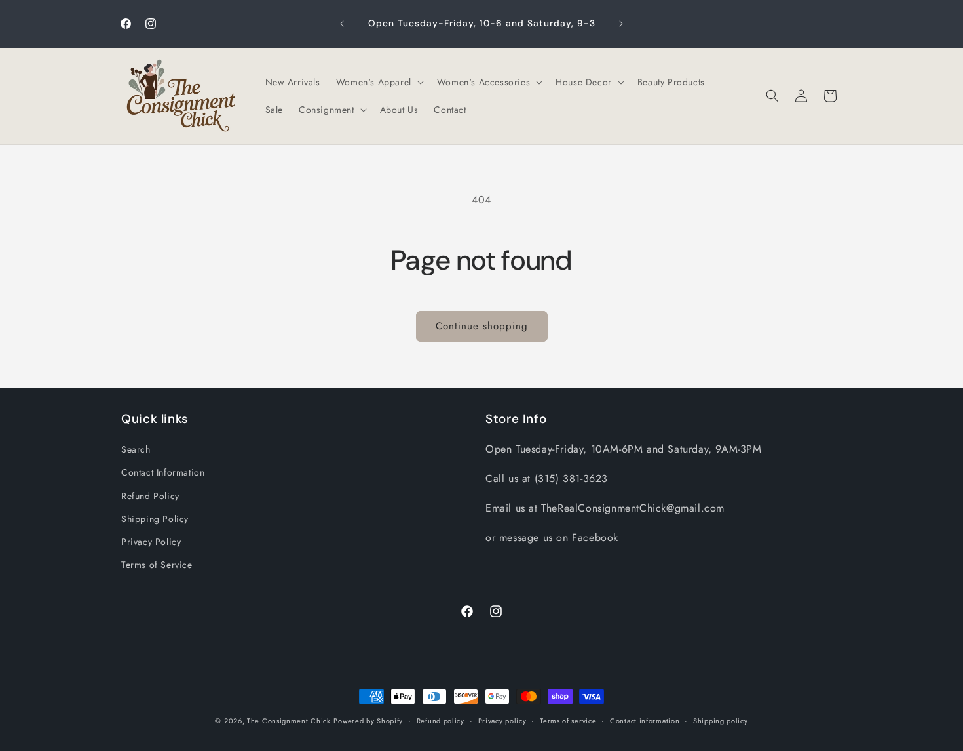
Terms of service (568, 720)
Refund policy (440, 720)
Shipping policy (720, 720)
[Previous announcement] (342, 23)
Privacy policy (502, 720)
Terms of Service (157, 564)
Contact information (644, 720)
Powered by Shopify (368, 721)
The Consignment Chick (289, 721)
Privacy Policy (151, 541)
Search (136, 449)
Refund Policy (150, 495)
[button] (378, 82)
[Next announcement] (621, 23)
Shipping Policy (155, 518)
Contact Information (162, 472)
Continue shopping (482, 326)
